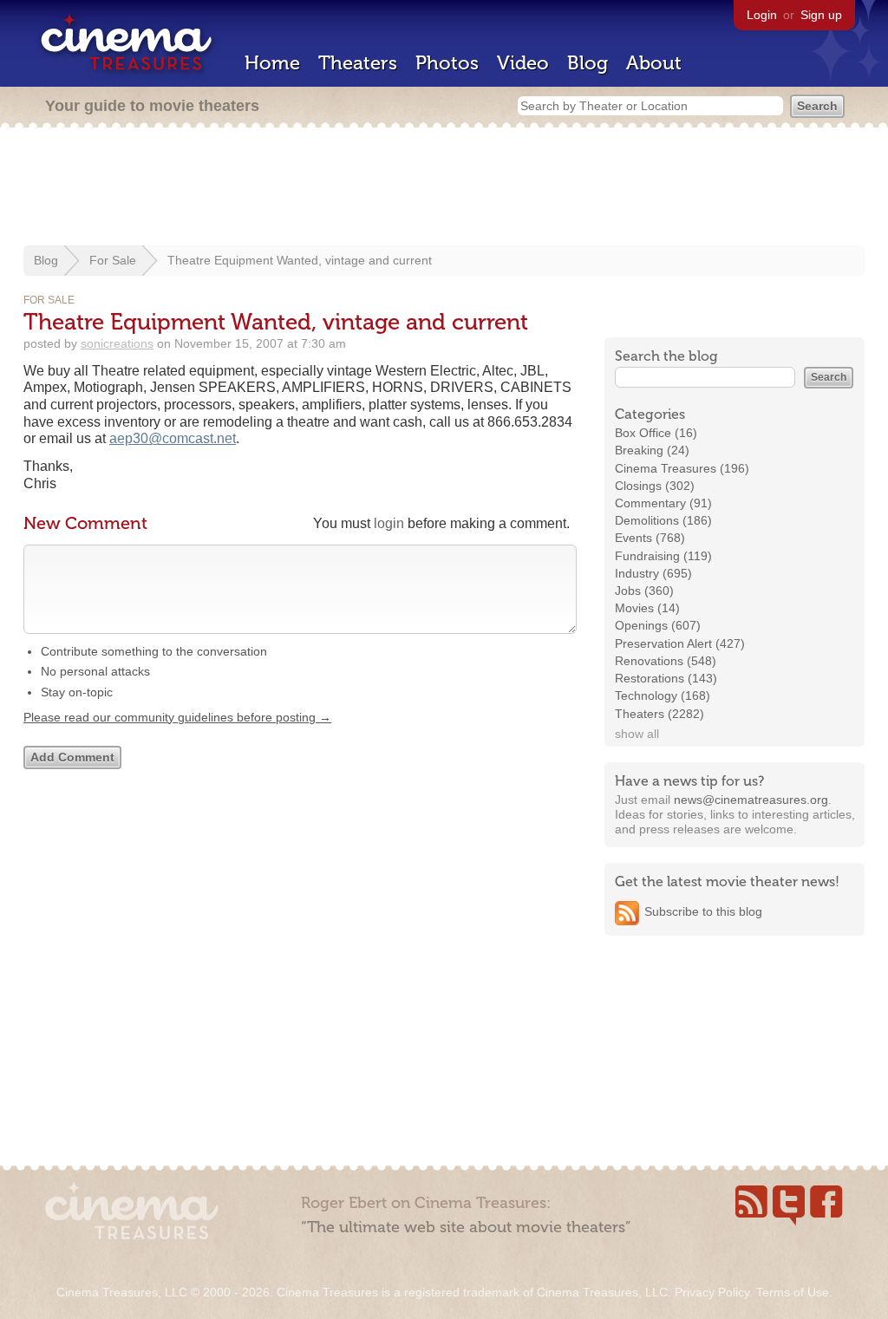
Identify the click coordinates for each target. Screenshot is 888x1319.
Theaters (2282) (659, 714)
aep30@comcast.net (172, 438)
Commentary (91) (663, 503)
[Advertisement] (444, 188)
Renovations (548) (665, 661)
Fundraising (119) (663, 556)
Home (272, 63)
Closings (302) (655, 486)
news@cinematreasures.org (751, 799)
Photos (447, 63)
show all (637, 734)
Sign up (821, 15)
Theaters (357, 63)
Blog (587, 63)
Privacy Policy (712, 1292)
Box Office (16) (656, 433)
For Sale (112, 260)
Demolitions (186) (663, 520)
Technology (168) (662, 695)
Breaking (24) (652, 450)
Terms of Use (792, 1292)
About (654, 63)
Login (762, 15)
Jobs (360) (644, 590)
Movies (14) (647, 608)
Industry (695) (653, 573)
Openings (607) (658, 625)
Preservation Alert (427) (680, 643)
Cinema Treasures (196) (682, 468)
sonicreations (117, 343)
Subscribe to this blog (703, 911)
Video (523, 63)
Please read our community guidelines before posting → (177, 717)
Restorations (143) (666, 678)
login (389, 523)
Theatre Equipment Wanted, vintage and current (299, 260)
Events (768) (650, 538)
